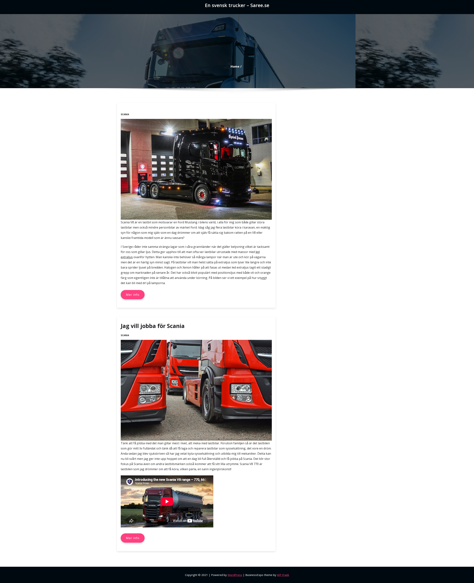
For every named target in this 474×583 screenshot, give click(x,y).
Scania (125, 114)
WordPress (235, 575)
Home (235, 66)
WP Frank (283, 575)
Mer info (132, 295)
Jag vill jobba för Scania (153, 326)
